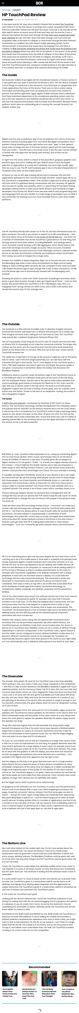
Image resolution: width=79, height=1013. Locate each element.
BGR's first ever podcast (14, 403)
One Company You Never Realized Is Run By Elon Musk (68, 992)
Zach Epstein (8, 20)
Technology (6, 10)
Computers (17, 10)
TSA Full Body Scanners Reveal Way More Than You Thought (49, 992)
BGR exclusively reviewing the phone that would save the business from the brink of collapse (39, 50)
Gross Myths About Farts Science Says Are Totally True (9, 992)
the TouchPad (67, 24)
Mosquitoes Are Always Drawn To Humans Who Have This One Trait (29, 994)
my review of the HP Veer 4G (49, 237)
